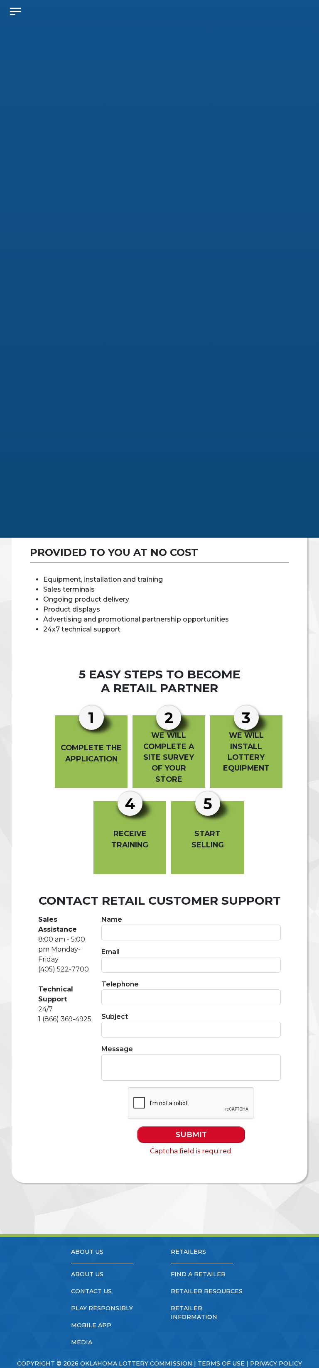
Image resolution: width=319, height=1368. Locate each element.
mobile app (91, 1325)
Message (117, 1049)
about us (87, 1274)
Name (111, 919)
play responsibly (102, 1308)
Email (110, 952)
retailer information (194, 1312)
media (81, 1342)
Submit (191, 1134)
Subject (114, 1016)
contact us (91, 1291)
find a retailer (198, 1274)
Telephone (120, 984)
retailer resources (207, 1291)
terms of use (221, 1363)
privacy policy (276, 1363)
